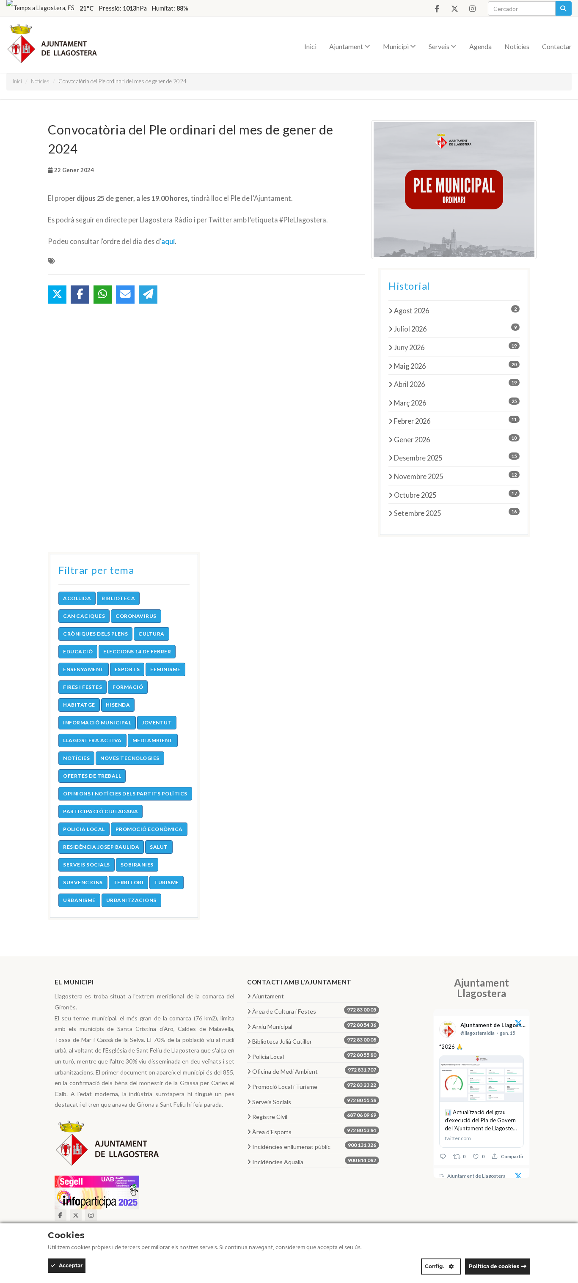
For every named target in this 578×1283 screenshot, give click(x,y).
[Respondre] (442, 1156)
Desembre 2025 (455, 457)
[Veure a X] (518, 1024)
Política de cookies (494, 1266)
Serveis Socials (314, 1101)
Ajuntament (346, 46)
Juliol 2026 (455, 328)
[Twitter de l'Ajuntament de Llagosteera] (454, 8)
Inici (310, 46)
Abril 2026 (455, 384)
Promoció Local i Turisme (314, 1086)
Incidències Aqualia (314, 1161)
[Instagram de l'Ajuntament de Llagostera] (472, 8)
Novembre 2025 (455, 476)
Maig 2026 (455, 366)
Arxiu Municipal (314, 1026)
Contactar (557, 46)
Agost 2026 (455, 310)
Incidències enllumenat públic (314, 1146)
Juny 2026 (455, 347)
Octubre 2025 (455, 495)
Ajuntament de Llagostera (476, 1176)
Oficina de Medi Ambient (314, 1070)
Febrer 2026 (455, 421)
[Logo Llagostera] (107, 1146)
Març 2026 (455, 402)
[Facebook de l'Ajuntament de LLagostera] (436, 8)
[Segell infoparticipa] (97, 1191)
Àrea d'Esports (314, 1131)
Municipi (396, 46)
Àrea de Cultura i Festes (314, 1010)
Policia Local (314, 1056)
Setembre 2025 (455, 513)
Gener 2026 (455, 439)
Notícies (516, 46)
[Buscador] (563, 8)
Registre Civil (314, 1116)
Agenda (480, 46)
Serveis (440, 46)
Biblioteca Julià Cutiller (314, 1040)
